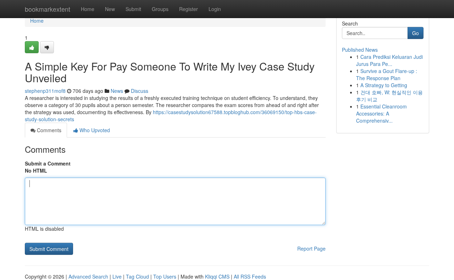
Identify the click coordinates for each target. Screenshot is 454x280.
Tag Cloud (137, 276)
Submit (133, 8)
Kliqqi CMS (217, 276)
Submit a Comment (48, 163)
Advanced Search (88, 276)
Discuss (139, 90)
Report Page (311, 248)
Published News (360, 49)
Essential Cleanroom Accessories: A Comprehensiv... (381, 113)
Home (87, 8)
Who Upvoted (94, 130)
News (117, 90)
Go (415, 33)
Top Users (164, 276)
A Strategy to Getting (383, 85)
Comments (48, 130)
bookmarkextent (47, 8)
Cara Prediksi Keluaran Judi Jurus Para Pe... (389, 60)
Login (215, 8)
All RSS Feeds (250, 276)
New (110, 8)
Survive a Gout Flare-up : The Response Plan (386, 74)
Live (117, 276)
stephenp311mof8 (45, 90)
